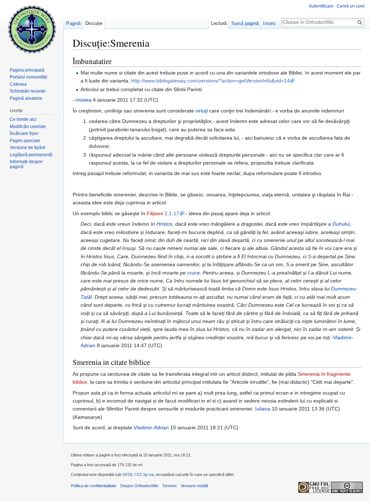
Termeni (169, 486)
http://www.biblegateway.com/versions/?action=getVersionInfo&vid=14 (210, 81)
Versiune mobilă (194, 486)
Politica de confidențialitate (93, 486)
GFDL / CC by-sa (138, 474)
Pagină (73, 23)
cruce (193, 273)
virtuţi (201, 111)
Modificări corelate (28, 126)
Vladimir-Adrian (151, 427)
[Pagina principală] (32, 29)
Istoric (269, 23)
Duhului (341, 224)
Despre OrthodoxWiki (139, 486)
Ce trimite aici (23, 119)
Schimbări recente (28, 91)
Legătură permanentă (31, 154)
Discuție (93, 23)
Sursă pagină (245, 23)
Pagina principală (27, 70)
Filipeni (155, 213)
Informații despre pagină (26, 164)
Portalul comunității (28, 77)
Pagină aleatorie (26, 98)
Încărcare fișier (24, 133)
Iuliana (262, 409)
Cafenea (18, 84)
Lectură (219, 23)
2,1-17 (171, 213)
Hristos (164, 224)
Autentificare (321, 6)
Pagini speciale (25, 140)
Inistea (83, 100)
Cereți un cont (350, 6)
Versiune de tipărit (27, 147)
